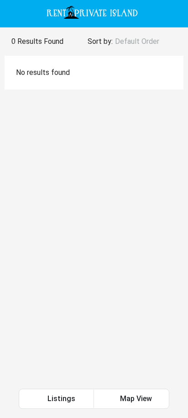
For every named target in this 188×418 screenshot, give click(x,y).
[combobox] (145, 41)
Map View (135, 398)
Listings (60, 398)
